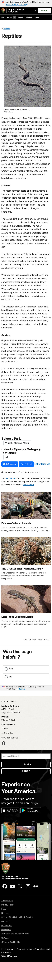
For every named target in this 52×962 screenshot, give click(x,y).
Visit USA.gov (9, 956)
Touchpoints (20, 688)
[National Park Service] (3, 10)
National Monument (16, 11)
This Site (26, 764)
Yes (11, 668)
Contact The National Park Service (17, 917)
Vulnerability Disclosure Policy (15, 934)
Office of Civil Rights (10, 942)
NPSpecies (11, 478)
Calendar (28, 17)
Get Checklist (9, 464)
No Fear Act (6, 925)
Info (2, 17)
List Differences (42, 464)
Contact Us (7, 724)
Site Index (8, 733)
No (10, 676)
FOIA (3, 909)
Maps (20, 17)
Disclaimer (6, 929)
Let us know (28, 484)
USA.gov (5, 938)
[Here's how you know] (26, 3)
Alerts (11, 17)
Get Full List (26, 464)
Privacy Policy (7, 905)
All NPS (26, 771)
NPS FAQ (5, 921)
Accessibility (7, 900)
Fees (37, 17)
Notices (4, 913)
